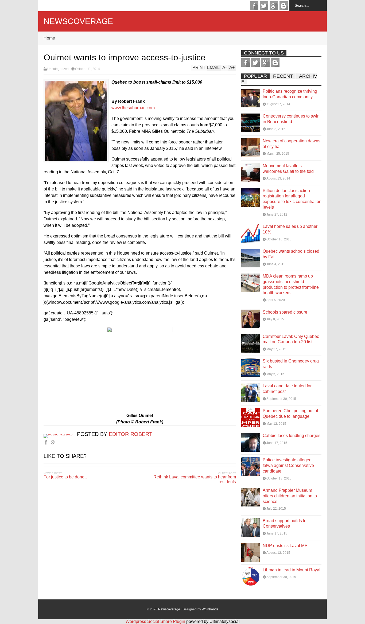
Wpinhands (210, 609)
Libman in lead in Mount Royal (291, 570)
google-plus (274, 5)
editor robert (130, 434)
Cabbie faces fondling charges (291, 435)
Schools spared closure (285, 312)
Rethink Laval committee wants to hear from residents (194, 479)
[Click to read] (250, 98)
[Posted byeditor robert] (60, 434)
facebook (254, 5)
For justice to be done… (66, 477)
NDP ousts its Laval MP (285, 545)
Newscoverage (78, 21)
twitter (264, 5)
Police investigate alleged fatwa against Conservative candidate (288, 465)
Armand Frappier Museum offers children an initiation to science (290, 496)
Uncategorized (58, 69)
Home (49, 38)
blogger (283, 5)
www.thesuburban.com (133, 108)
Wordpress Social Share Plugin (156, 621)
